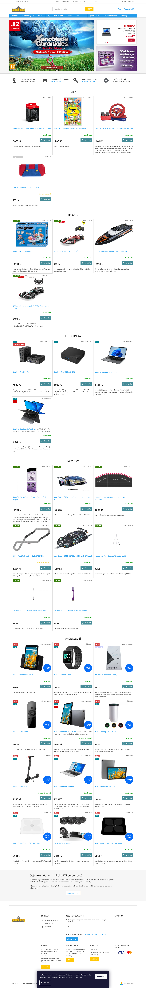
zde (81, 977)
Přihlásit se (72, 939)
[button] (15, 45)
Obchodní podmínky (62, 2)
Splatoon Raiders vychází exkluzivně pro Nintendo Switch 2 (49, 952)
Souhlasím (101, 976)
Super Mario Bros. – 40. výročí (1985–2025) (99, 954)
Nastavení (45, 983)
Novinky (75, 2)
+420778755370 (49, 923)
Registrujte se (73, 893)
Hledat (89, 9)
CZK (122, 2)
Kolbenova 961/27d (57, 81)
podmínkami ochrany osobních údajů (96, 934)
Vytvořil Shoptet (129, 983)
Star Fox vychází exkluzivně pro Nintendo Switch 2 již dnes (51, 960)
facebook (48, 927)
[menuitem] (14, 15)
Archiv (45, 967)
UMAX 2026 (93, 950)
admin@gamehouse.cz (52, 920)
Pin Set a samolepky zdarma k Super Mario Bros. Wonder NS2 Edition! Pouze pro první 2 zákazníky (75, 953)
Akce (84, 2)
